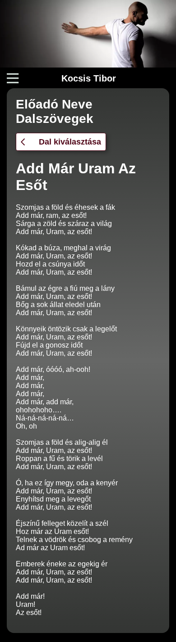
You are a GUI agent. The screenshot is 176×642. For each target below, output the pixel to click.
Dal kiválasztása (70, 141)
